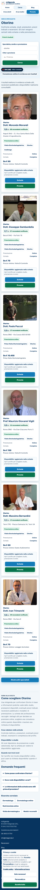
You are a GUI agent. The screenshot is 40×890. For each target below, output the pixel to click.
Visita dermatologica (11, 811)
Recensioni (5, 843)
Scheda (20, 180)
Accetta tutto (20, 885)
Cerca (20, 7)
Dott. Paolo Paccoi (13, 326)
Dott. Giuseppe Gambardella (18, 227)
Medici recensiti (30, 811)
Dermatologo (8, 801)
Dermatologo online (25, 801)
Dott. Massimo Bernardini (16, 516)
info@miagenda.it (7, 838)
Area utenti (7, 12)
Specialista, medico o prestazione (15, 44)
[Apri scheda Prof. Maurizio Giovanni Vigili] (20, 402)
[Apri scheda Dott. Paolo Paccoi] (20, 308)
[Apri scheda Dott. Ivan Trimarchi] (20, 592)
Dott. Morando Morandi (15, 125)
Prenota (33, 12)
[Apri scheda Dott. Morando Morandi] (20, 107)
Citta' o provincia (9, 53)
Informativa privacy (22, 869)
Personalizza (20, 879)
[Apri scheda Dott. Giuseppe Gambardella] (20, 208)
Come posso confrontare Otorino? (18, 773)
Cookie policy (8, 869)
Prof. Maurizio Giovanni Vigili (18, 421)
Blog (32, 7)
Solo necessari (20, 874)
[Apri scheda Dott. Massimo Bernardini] (20, 497)
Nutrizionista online (11, 806)
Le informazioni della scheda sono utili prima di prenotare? (19, 788)
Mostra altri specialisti (20, 680)
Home (7, 7)
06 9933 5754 (6, 834)
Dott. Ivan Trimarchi (13, 610)
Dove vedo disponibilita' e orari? (18, 780)
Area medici (20, 12)
